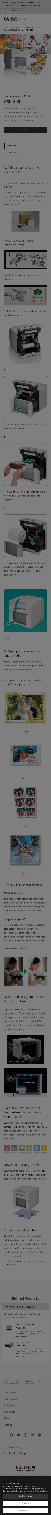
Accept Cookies (25, 1510)
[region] (25, 1495)
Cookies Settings (25, 1496)
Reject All (25, 1503)
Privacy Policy (42, 1491)
